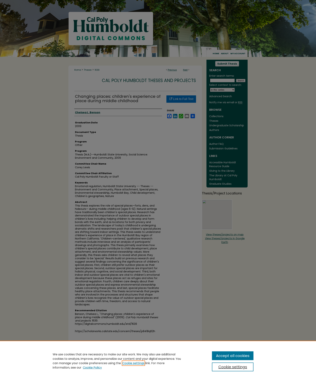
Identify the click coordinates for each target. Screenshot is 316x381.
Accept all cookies (232, 355)
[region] (158, 361)
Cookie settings (133, 363)
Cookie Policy (92, 367)
